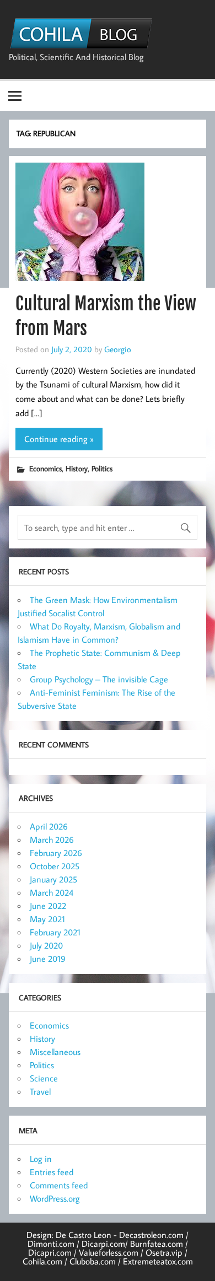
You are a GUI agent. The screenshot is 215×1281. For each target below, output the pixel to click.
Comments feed (59, 1185)
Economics (45, 468)
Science (44, 1078)
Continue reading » (59, 438)
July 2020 (46, 945)
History (77, 468)
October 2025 (54, 865)
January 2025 (53, 879)
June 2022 (48, 905)
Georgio (117, 348)
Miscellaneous (55, 1051)
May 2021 (47, 918)
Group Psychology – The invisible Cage (99, 679)
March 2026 (52, 839)
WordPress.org (55, 1198)
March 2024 (51, 892)
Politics (102, 468)
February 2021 (55, 932)
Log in (41, 1158)
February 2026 (56, 852)
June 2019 (48, 958)
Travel (40, 1091)
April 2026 (49, 826)
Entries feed (51, 1171)
